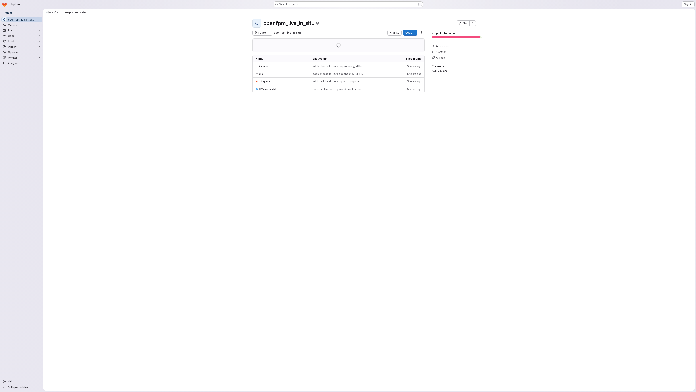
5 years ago (414, 66)
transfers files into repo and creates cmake (338, 89)
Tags (440, 57)
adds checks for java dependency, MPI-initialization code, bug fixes (338, 66)
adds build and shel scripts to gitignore (336, 81)
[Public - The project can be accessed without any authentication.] (317, 23)
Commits (442, 46)
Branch (441, 51)
